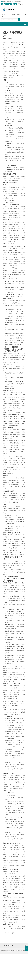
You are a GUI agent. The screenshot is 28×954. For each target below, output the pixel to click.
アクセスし (8, 806)
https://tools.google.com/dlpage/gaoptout (15, 817)
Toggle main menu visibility (25, 24)
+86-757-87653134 (18, 1)
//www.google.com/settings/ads (14, 810)
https (6, 768)
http (5, 810)
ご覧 (13, 766)
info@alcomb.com (7, 1)
